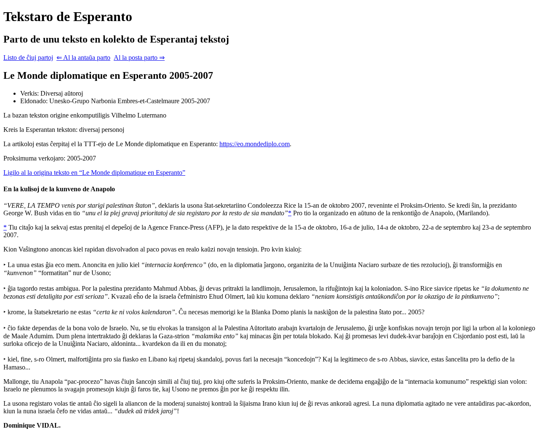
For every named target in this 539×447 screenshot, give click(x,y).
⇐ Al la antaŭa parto (83, 57)
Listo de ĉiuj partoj (28, 57)
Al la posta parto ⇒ (139, 57)
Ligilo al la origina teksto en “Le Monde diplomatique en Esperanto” (94, 172)
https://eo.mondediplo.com (254, 143)
